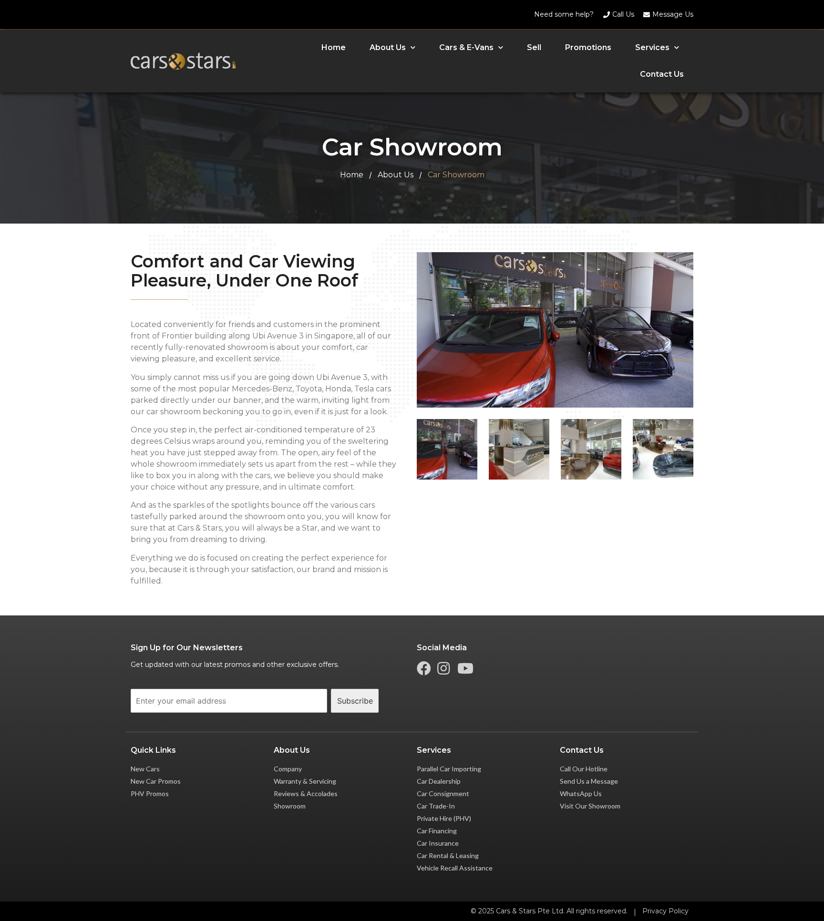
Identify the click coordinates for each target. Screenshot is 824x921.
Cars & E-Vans (466, 47)
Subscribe (355, 701)
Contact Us (662, 74)
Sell (534, 47)
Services (652, 47)
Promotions (588, 47)
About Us (388, 47)
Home (333, 47)
